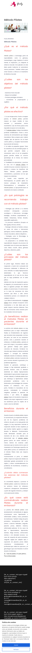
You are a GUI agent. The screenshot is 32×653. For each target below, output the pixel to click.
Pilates (6, 171)
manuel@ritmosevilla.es (11, 600)
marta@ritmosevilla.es (11, 604)
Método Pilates (10, 42)
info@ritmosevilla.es (13, 596)
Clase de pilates (11, 554)
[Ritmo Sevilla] (16, 4)
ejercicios (22, 546)
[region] (16, 636)
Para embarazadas (10, 556)
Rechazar (16, 649)
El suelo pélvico (21, 554)
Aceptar (16, 645)
